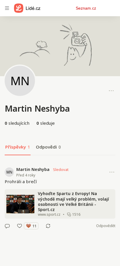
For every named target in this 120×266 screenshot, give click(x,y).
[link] (60, 197)
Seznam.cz (86, 8)
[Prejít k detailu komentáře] (7, 225)
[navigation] (7, 8)
